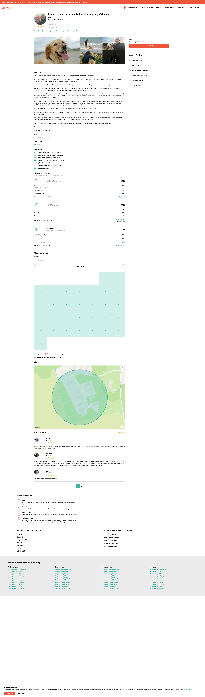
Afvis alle (21, 693)
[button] (149, 60)
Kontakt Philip (149, 46)
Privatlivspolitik (188, 689)
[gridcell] (105, 278)
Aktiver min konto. (81, 2)
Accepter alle (9, 693)
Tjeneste (36, 256)
